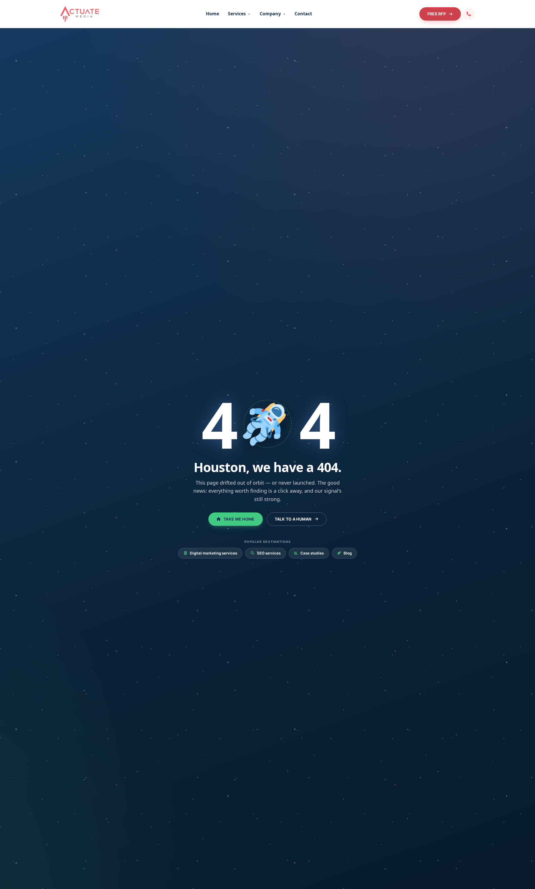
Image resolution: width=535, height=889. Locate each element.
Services (239, 14)
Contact (303, 14)
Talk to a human (296, 519)
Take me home (235, 519)
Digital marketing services (210, 553)
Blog (344, 553)
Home (212, 14)
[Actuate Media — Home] (79, 14)
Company (272, 14)
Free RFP (439, 13)
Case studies (309, 553)
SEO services (266, 553)
